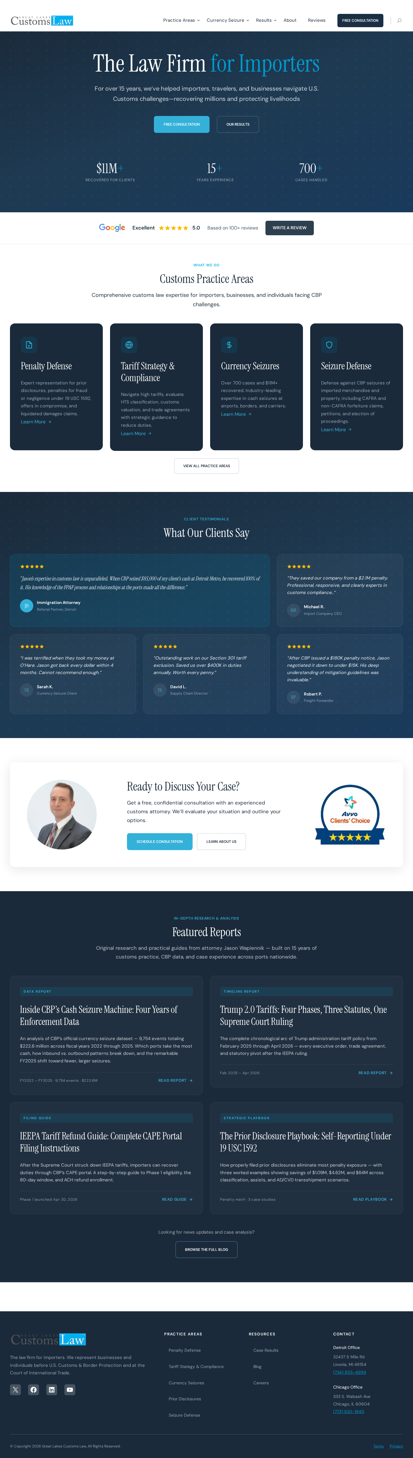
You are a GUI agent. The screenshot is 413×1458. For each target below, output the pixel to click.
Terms (378, 1446)
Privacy (396, 1446)
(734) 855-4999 (349, 1372)
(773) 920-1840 (348, 1411)
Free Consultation (182, 124)
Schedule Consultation (160, 841)
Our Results (237, 124)
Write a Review (290, 227)
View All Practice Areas (206, 466)
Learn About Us (221, 841)
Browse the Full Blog (206, 1249)
